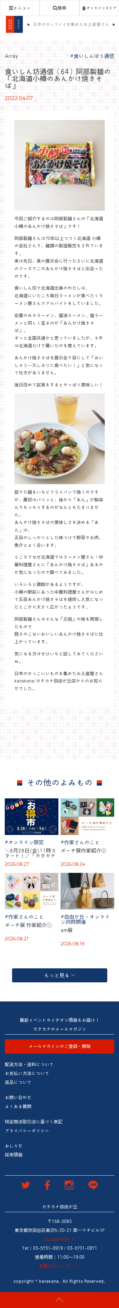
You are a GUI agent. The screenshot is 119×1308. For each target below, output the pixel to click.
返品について (18, 1082)
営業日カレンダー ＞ (59, 1266)
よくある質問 (18, 1106)
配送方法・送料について (29, 1064)
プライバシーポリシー (27, 1130)
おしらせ (14, 1146)
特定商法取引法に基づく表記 (34, 1122)
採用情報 (14, 1155)
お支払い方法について (27, 1073)
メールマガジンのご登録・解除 (60, 1046)
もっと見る (56, 975)
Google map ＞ (59, 1239)
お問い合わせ (18, 1097)
